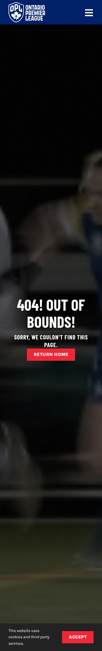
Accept (78, 637)
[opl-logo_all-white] (26, 4)
